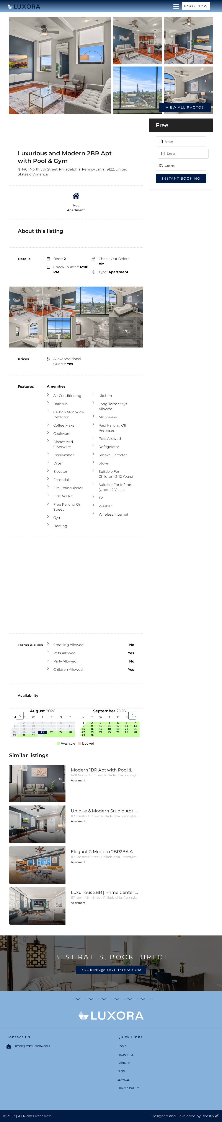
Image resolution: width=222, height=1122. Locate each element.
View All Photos (185, 107)
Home (122, 1046)
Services (124, 1079)
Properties (126, 1055)
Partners (124, 1063)
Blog (121, 1071)
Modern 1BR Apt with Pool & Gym (105, 770)
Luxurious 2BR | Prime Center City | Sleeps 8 (105, 892)
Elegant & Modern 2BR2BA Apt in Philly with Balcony (105, 851)
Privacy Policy (128, 1088)
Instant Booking (181, 178)
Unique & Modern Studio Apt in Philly (105, 810)
